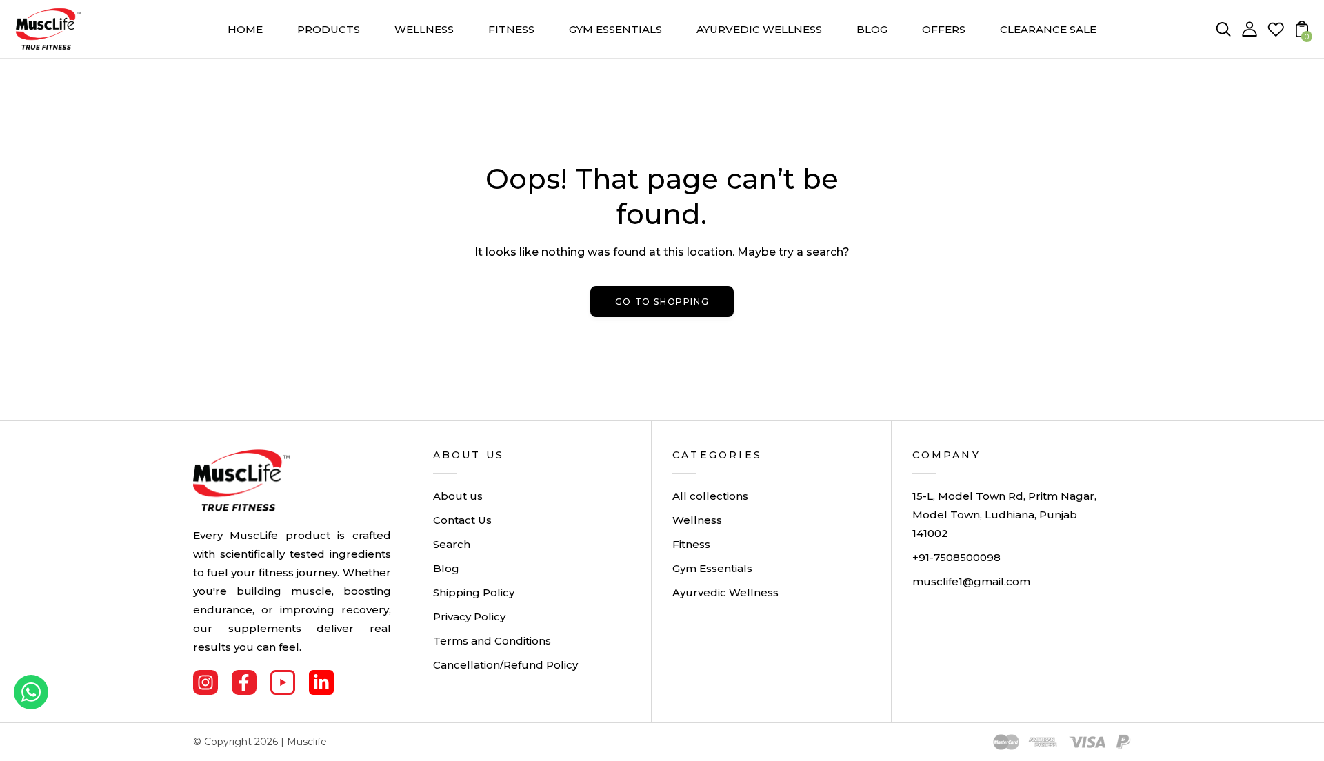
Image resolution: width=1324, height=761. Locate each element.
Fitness (691, 544)
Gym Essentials (712, 568)
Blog (446, 568)
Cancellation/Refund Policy (505, 664)
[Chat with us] (31, 692)
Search (451, 544)
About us (458, 496)
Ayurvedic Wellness (725, 592)
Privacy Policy (469, 616)
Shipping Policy (473, 592)
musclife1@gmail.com (971, 581)
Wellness (697, 520)
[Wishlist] (1275, 33)
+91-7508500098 (956, 557)
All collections (710, 496)
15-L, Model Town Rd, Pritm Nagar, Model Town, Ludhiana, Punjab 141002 (1004, 514)
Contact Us (462, 520)
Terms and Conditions (492, 640)
